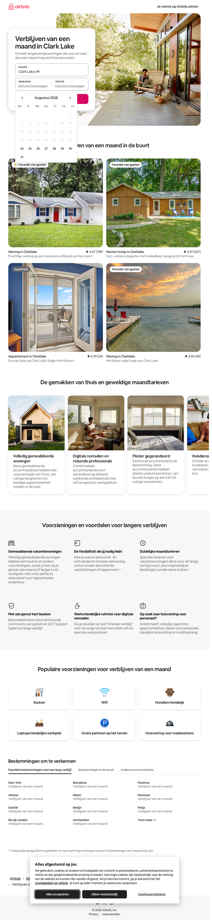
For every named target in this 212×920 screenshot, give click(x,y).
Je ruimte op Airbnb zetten (177, 6)
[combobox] (51, 71)
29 (62, 148)
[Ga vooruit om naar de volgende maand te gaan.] (70, 98)
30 (70, 148)
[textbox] (33, 86)
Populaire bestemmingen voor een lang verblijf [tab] (40, 770)
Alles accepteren (57, 894)
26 (38, 148)
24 (22, 148)
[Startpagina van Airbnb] (18, 6)
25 (30, 148)
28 (54, 148)
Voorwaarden (111, 914)
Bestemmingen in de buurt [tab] (96, 770)
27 (46, 148)
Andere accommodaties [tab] (137, 770)
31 (21, 157)
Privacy (93, 914)
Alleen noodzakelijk (104, 894)
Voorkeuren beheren (152, 894)
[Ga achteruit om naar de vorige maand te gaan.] (22, 98)
